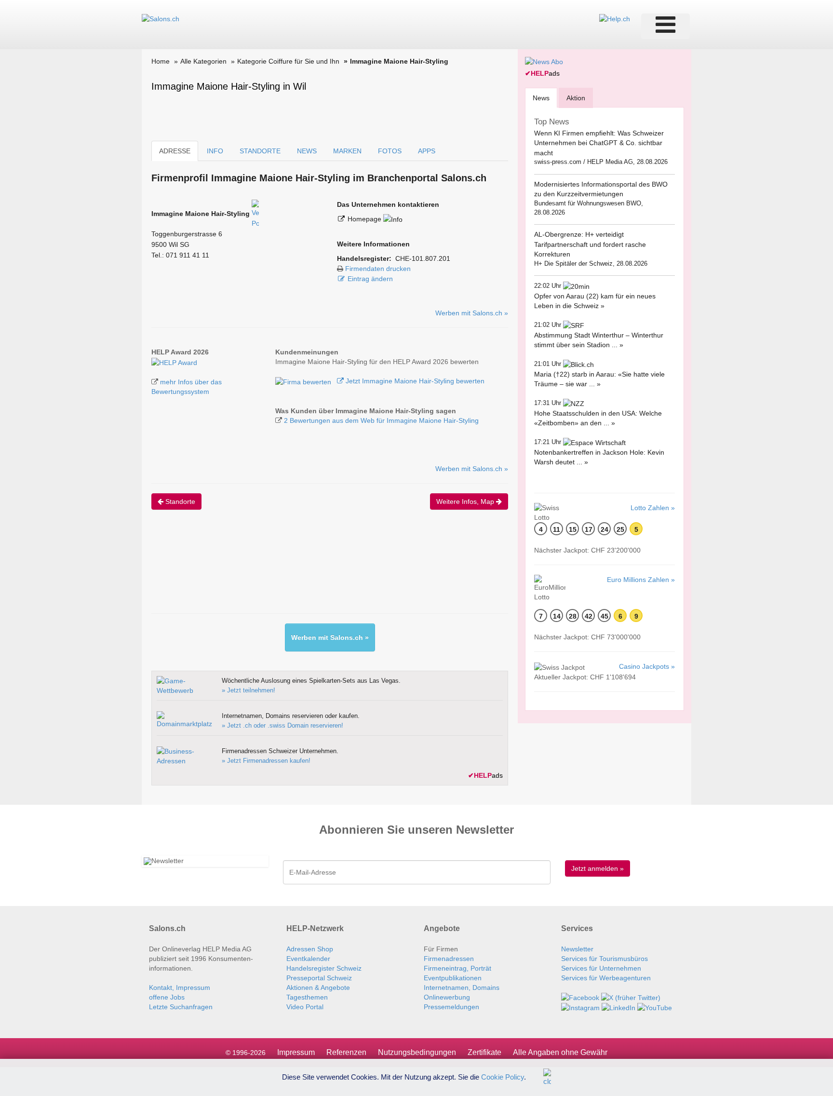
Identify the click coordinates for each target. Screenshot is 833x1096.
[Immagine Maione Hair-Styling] (174, 361)
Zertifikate (484, 1052)
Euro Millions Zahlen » (641, 579)
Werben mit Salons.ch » (471, 313)
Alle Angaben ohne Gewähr (560, 1052)
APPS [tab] (426, 151)
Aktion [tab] (575, 98)
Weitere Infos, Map (466, 501)
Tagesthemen (307, 997)
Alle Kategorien (203, 61)
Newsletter (577, 949)
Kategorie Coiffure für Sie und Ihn (288, 61)
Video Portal (304, 1007)
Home (160, 61)
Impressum (296, 1052)
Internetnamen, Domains (461, 987)
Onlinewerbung (447, 997)
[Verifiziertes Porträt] (255, 213)
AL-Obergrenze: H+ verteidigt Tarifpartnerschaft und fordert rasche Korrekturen (590, 244)
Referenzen (346, 1052)
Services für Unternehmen (601, 968)
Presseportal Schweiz (319, 978)
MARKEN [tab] (347, 151)
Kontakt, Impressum (179, 987)
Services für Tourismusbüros (604, 958)
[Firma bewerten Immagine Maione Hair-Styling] (304, 381)
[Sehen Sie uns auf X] (630, 997)
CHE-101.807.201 (422, 258)
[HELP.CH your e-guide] (614, 18)
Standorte (179, 501)
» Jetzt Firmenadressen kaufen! (266, 760)
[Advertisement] (326, 570)
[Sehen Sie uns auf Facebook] (580, 997)
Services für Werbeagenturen (606, 978)
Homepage (365, 219)
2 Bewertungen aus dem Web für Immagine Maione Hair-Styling (381, 420)
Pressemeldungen (451, 1007)
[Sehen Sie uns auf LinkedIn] (618, 1007)
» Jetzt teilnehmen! (248, 690)
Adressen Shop (309, 949)
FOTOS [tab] (390, 151)
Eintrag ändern (370, 279)
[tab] (541, 98)
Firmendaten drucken (378, 268)
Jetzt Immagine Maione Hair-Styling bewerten (414, 381)
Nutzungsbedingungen (417, 1052)
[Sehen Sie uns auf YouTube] (654, 1007)
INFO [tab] (215, 151)
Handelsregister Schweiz (324, 968)
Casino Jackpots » (647, 666)
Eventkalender (308, 958)
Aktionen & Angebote (318, 987)
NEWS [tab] (307, 151)
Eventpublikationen (453, 978)
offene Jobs (167, 997)
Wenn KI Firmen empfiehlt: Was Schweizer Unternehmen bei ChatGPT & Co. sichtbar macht (599, 143)
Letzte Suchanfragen (181, 1007)
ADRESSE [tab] (174, 151)
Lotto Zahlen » (653, 508)
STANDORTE (260, 151)
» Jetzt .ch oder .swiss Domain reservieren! (282, 725)
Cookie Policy (502, 1076)
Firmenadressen (449, 958)
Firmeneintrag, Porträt (457, 968)
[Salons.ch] (160, 18)
